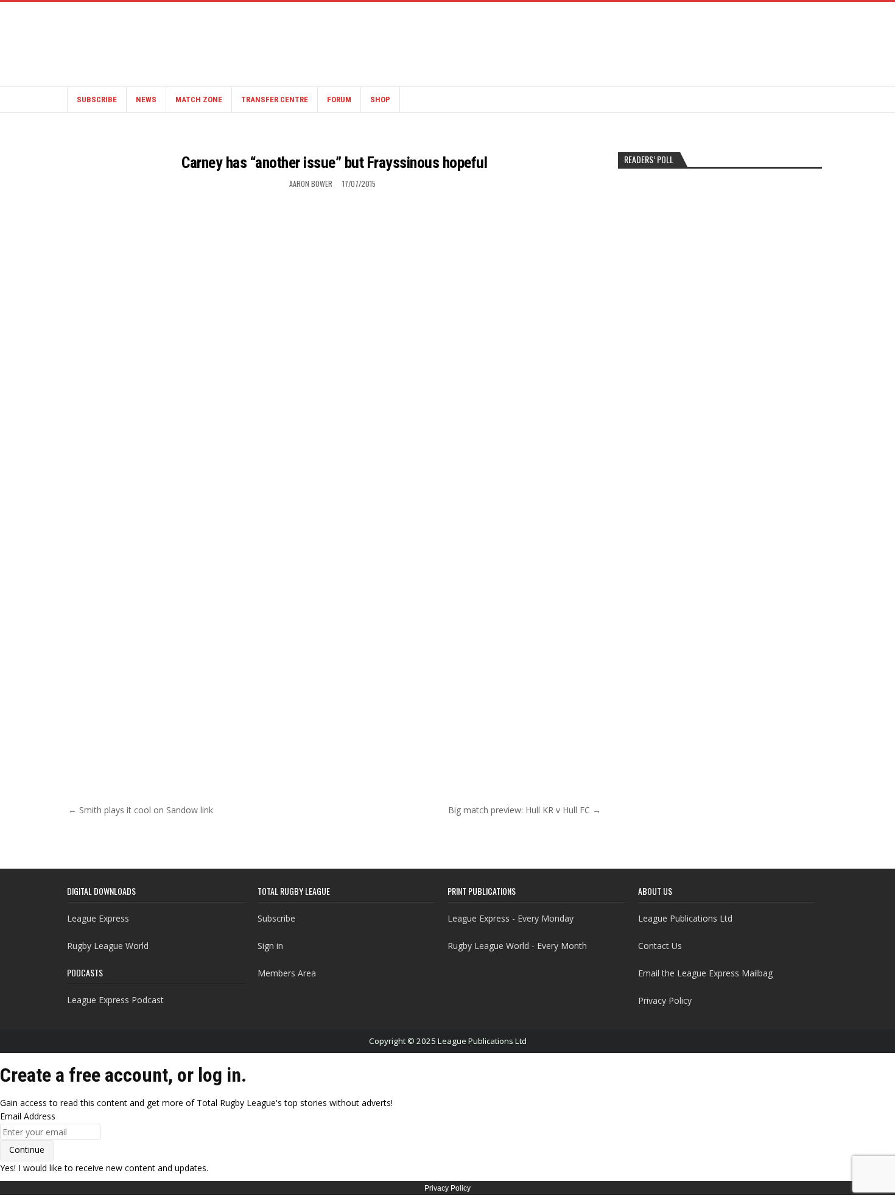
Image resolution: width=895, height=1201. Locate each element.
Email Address (27, 1116)
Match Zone (198, 99)
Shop (380, 99)
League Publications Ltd (685, 918)
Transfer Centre (274, 99)
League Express (98, 918)
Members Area (287, 973)
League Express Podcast (115, 1000)
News (146, 99)
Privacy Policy (665, 1000)
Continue (26, 1149)
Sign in (270, 945)
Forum (339, 99)
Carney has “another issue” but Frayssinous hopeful (334, 162)
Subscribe (97, 99)
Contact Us (660, 945)
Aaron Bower (310, 183)
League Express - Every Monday (511, 918)
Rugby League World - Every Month (517, 945)
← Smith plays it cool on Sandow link (140, 810)
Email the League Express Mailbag (705, 973)
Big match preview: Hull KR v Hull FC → (524, 810)
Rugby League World (108, 945)
